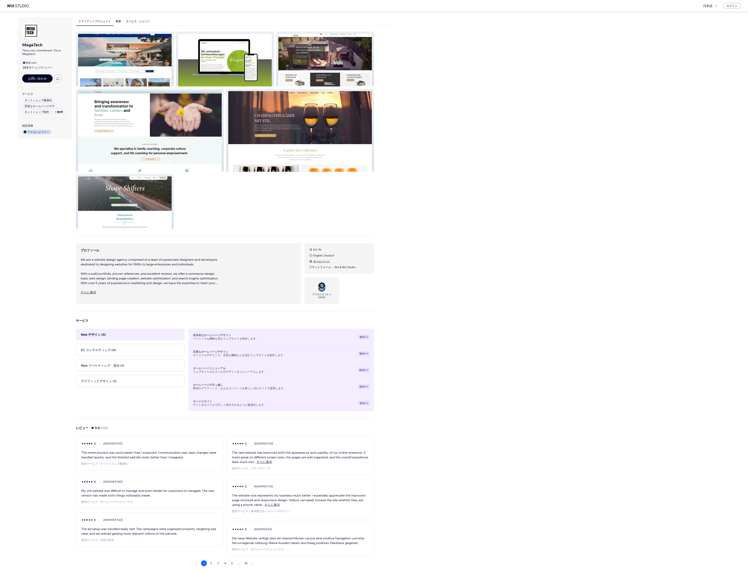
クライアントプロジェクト (94, 21)
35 (246, 563)
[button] (125, 59)
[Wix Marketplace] (18, 6)
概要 (118, 21)
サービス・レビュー (138, 21)
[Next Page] (253, 563)
